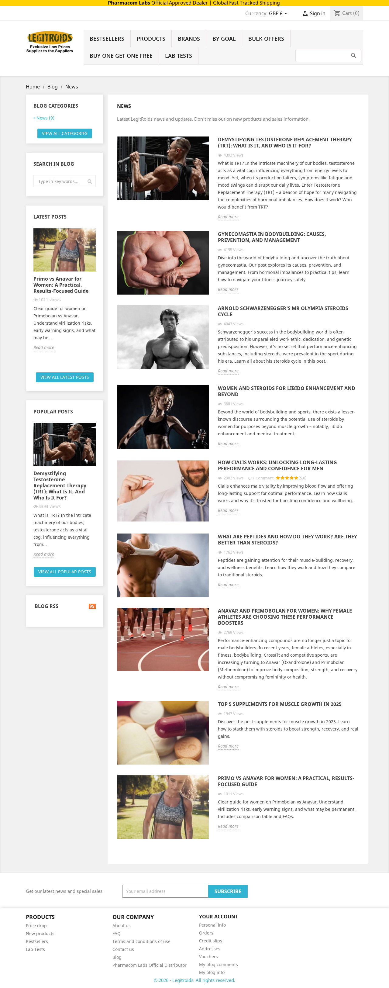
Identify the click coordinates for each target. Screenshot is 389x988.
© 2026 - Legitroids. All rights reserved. (194, 980)
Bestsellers (107, 38)
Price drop (36, 925)
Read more (43, 347)
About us (121, 925)
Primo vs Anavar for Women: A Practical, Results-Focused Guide (60, 284)
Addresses (209, 949)
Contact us (123, 949)
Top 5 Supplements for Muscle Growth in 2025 (280, 704)
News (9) (45, 118)
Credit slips (210, 941)
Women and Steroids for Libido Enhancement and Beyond (286, 391)
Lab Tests (178, 55)
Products (151, 38)
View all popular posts (64, 572)
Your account (218, 916)
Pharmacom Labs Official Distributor (149, 965)
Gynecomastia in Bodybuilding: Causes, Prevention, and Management (272, 237)
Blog (117, 957)
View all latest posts (64, 377)
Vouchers (208, 956)
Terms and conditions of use (141, 941)
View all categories (65, 133)
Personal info (212, 925)
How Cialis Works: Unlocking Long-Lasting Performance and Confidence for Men (277, 465)
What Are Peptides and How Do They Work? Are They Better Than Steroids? (287, 540)
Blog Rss (45, 606)
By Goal (224, 38)
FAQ (116, 933)
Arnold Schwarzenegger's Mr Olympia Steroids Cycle (283, 311)
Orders (206, 933)
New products (40, 933)
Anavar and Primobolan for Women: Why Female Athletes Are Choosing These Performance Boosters (285, 617)
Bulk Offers (266, 38)
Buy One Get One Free (121, 55)
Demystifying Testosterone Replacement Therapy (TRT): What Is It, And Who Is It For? (59, 485)
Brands (189, 38)
